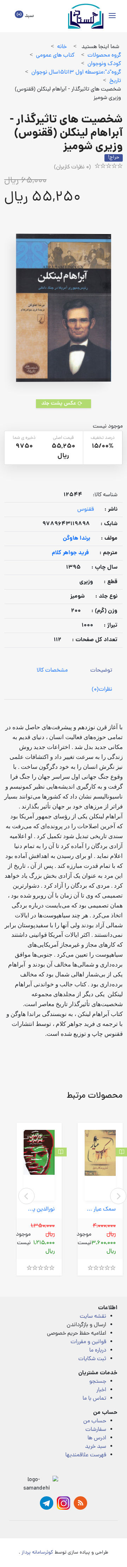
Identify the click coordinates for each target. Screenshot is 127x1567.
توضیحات (101, 670)
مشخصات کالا (52, 670)
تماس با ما (94, 1398)
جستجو (97, 1381)
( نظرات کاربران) (72, 167)
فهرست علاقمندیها (85, 1455)
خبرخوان (80, 1503)
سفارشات (95, 1430)
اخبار (101, 1390)
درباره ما (97, 1350)
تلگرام (46, 1503)
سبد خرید (95, 1447)
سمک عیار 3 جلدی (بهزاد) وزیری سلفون (100, 1209)
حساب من (94, 1421)
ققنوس (85, 509)
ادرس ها (96, 1438)
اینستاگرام (63, 1503)
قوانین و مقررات (88, 1342)
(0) (102, 689)
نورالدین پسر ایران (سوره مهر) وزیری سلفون (39, 1209)
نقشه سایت (93, 1316)
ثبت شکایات (92, 1359)
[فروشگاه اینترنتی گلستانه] (85, 16)
